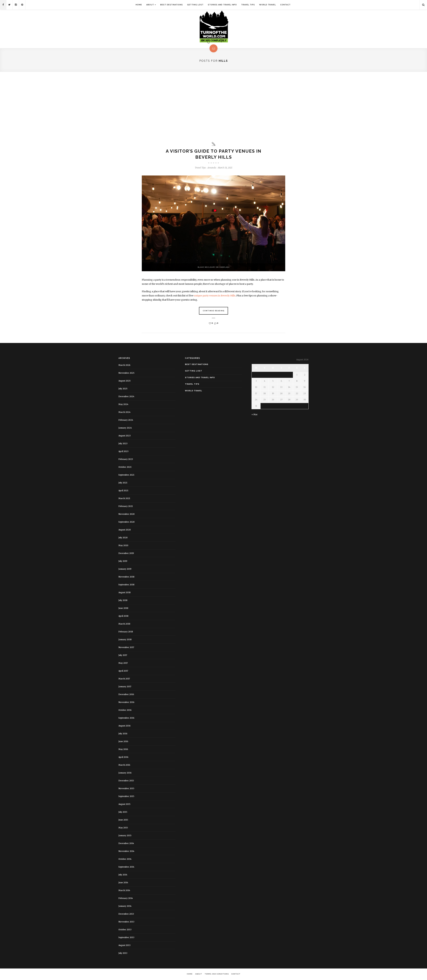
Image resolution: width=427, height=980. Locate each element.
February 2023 (125, 459)
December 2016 (126, 694)
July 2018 (122, 600)
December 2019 (126, 553)
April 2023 (123, 451)
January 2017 (124, 686)
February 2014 (125, 898)
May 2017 (123, 663)
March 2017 (124, 678)
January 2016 (125, 772)
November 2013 (126, 921)
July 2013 (122, 953)
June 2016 (123, 741)
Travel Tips (248, 5)
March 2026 (124, 365)
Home (139, 5)
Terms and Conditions (217, 974)
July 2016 (122, 733)
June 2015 (123, 820)
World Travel (267, 5)
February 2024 (125, 420)
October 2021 (124, 467)
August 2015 (124, 804)
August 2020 (124, 529)
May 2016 (123, 749)
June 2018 (123, 608)
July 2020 (123, 537)
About (150, 5)
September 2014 (126, 867)
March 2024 (124, 412)
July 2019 (122, 561)
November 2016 (126, 702)
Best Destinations (171, 5)
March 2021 (124, 498)
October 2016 (125, 710)
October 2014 (124, 859)
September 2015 (126, 796)
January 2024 (125, 428)
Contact (285, 5)
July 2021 (122, 482)
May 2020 (123, 545)
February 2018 (125, 631)
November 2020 (126, 514)
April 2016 (123, 757)
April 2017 (123, 671)
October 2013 (124, 929)
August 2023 (124, 435)
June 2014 (123, 882)
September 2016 (126, 718)
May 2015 (123, 827)
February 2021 (125, 506)
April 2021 (123, 490)
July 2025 (122, 388)
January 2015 (124, 835)
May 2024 (123, 404)
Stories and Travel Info (222, 5)
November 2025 (126, 373)
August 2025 (124, 380)
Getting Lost (195, 5)
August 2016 (124, 725)
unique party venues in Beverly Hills (214, 295)
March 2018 (124, 624)
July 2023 (122, 443)
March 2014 (124, 890)
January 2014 (124, 906)
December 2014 (126, 843)
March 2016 (124, 765)
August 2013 (124, 945)
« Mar (255, 414)
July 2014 (122, 874)
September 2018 (126, 584)
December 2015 (126, 780)
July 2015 (122, 812)
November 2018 (126, 576)
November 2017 (126, 647)
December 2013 (126, 914)
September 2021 (126, 475)
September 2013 (126, 937)
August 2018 (124, 592)
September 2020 (126, 522)
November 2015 (126, 788)
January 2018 (125, 639)
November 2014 (126, 851)
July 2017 (122, 655)
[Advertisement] (213, 106)
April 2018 (123, 616)
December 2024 (126, 396)
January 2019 (124, 569)
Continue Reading (214, 311)
